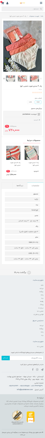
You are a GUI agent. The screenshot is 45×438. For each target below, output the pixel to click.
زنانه (42, 295)
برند (42, 298)
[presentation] (41, 79)
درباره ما (40, 308)
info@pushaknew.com (25, 389)
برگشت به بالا (20, 272)
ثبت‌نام (5, 358)
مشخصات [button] (35, 185)
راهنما (41, 301)
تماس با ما (40, 311)
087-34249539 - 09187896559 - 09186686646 (25, 386)
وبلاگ (41, 305)
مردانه (41, 288)
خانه (42, 285)
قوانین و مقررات (38, 314)
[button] (4, 3)
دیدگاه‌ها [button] (20, 185)
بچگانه (41, 292)
